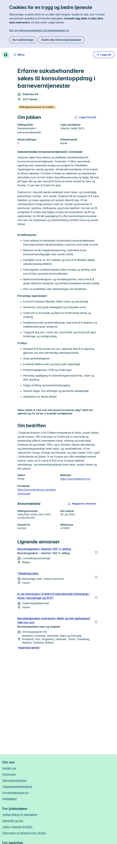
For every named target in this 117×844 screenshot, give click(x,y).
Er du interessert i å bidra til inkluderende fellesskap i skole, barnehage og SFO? (53, 596)
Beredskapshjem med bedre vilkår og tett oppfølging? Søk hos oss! (53, 620)
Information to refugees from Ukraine (24, 832)
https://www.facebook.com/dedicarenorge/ (36, 491)
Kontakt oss (9, 768)
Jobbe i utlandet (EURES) (17, 826)
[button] (82, 503)
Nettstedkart (9, 798)
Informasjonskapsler (14, 780)
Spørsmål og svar (12, 820)
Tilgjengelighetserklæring (17, 786)
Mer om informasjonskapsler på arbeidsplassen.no (39, 30)
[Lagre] (96, 552)
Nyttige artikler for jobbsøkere (19, 814)
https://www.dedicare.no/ (75, 478)
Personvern (9, 774)
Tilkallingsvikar (28, 573)
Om (15, 792)
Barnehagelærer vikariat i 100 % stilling (44, 549)
